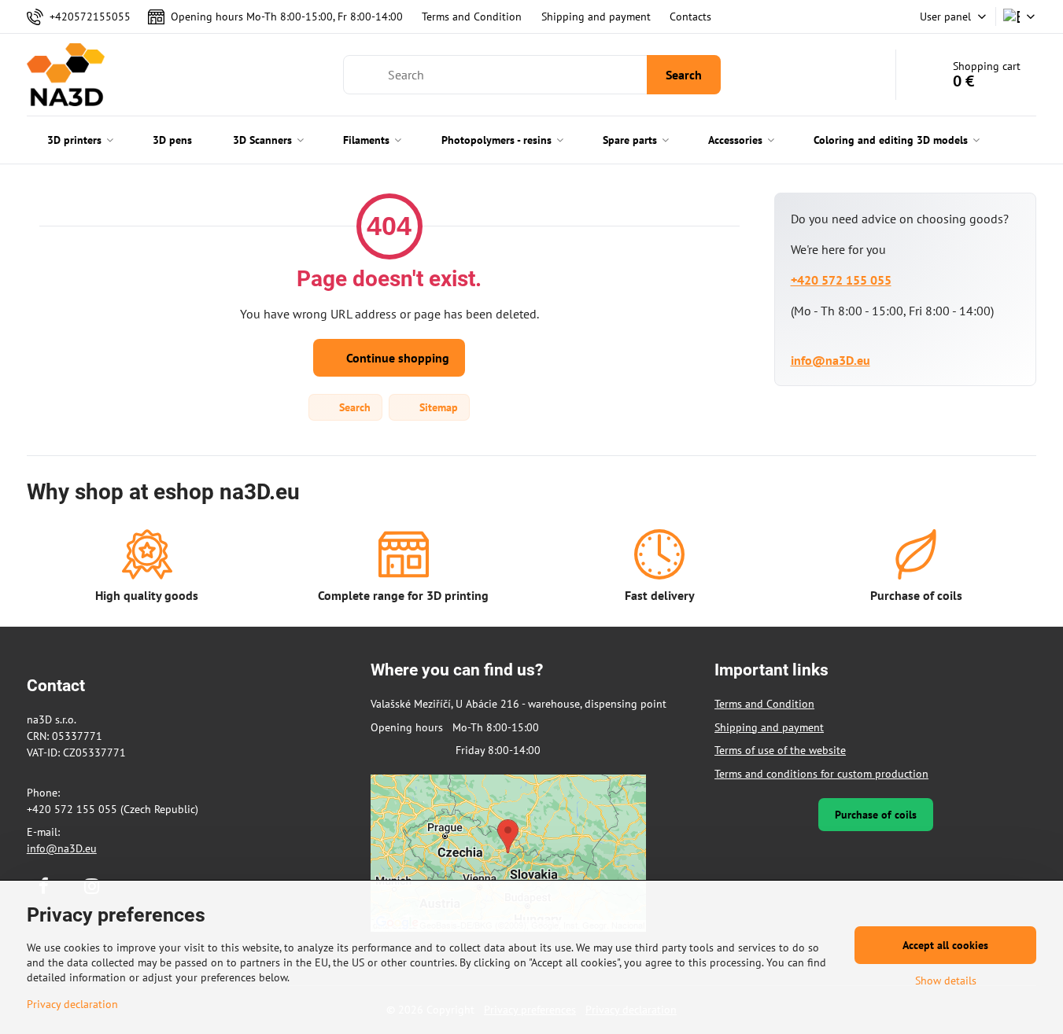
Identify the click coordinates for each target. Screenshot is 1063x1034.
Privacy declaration (72, 1004)
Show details (945, 980)
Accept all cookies (945, 945)
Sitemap (437, 407)
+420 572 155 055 (841, 280)
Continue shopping (396, 358)
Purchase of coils (876, 815)
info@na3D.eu (830, 360)
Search (684, 75)
